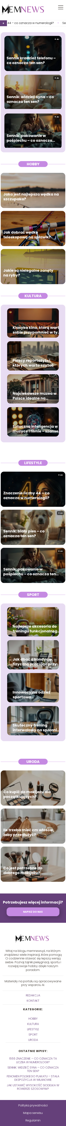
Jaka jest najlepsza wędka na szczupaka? (31, 197)
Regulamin (33, 1120)
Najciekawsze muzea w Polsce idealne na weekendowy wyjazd (34, 396)
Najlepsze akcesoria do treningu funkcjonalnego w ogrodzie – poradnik (36, 628)
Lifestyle (33, 462)
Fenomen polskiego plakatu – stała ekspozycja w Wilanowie (33, 1078)
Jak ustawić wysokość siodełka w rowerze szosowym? (33, 1087)
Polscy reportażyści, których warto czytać (33, 363)
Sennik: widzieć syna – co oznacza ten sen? (30, 99)
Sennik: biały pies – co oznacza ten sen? (24, 533)
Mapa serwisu (33, 1113)
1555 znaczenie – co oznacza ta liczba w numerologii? (33, 1060)
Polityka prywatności (33, 1105)
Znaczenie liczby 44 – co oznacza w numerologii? (26, 495)
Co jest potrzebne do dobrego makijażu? (22, 870)
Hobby (33, 164)
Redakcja (33, 995)
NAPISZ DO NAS (33, 912)
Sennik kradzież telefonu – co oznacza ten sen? (31, 60)
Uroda (33, 761)
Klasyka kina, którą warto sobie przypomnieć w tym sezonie (37, 330)
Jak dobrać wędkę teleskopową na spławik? (27, 235)
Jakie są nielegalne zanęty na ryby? (28, 273)
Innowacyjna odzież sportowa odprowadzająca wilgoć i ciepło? (37, 694)
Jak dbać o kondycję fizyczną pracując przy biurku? (35, 661)
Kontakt (33, 1001)
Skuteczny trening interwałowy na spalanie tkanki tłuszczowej (36, 727)
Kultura (33, 295)
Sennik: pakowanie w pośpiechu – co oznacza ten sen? (29, 138)
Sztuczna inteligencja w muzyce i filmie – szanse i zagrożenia (36, 429)
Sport (33, 594)
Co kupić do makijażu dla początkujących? (27, 794)
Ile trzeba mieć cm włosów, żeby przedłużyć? (28, 832)
